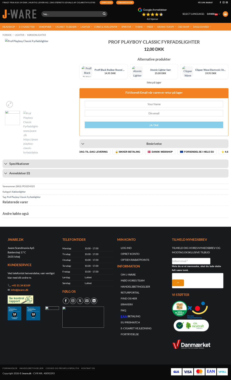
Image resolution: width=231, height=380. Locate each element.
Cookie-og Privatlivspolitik (62, 368)
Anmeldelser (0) (19, 173)
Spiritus (126, 26)
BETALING (134, 316)
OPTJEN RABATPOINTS (135, 259)
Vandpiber (45, 26)
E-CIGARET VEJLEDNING (136, 328)
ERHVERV (127, 304)
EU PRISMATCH (130, 322)
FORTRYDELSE (130, 334)
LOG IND (126, 247)
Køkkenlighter (36, 35)
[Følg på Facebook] (220, 2)
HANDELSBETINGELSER (135, 286)
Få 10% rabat (205, 2)
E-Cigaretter (27, 26)
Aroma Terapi (165, 26)
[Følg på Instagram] (224, 2)
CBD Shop (183, 26)
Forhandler (10, 368)
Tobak (139, 26)
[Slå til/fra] (82, 144)
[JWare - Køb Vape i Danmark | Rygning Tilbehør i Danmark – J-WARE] (19, 14)
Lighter (85, 26)
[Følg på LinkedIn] (94, 301)
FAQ (123, 310)
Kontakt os (88, 368)
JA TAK (154, 125)
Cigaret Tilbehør (66, 26)
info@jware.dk (19, 289)
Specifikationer (19, 163)
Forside (7, 35)
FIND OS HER (129, 298)
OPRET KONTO (130, 253)
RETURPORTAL (130, 292)
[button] (225, 14)
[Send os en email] (227, 2)
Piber (150, 26)
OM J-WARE (128, 274)
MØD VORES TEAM (133, 280)
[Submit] (104, 14)
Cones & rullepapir (106, 26)
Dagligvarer (201, 26)
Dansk (211, 14)
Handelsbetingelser (31, 368)
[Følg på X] (80, 301)
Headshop (9, 26)
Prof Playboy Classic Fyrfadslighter (24, 197)
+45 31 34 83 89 (20, 285)
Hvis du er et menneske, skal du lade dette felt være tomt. (196, 268)
